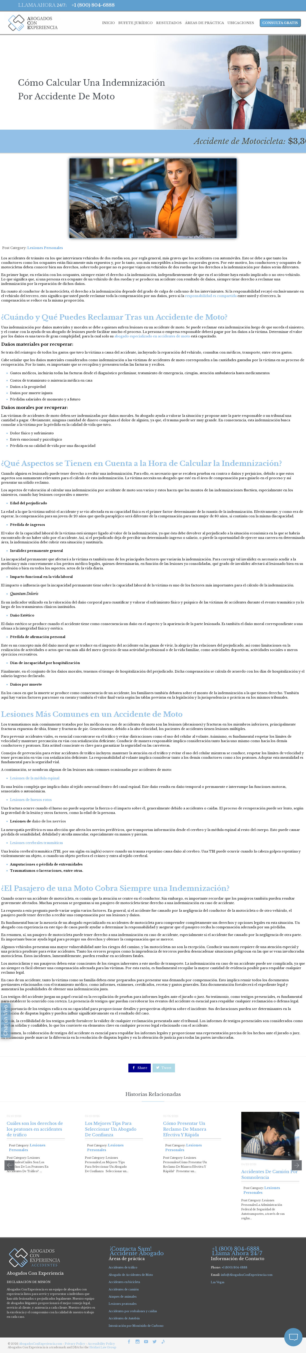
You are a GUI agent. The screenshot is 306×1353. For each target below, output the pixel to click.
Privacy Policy (75, 1343)
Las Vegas (217, 1282)
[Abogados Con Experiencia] (31, 23)
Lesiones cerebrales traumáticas (36, 843)
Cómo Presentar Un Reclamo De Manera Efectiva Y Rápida (184, 1129)
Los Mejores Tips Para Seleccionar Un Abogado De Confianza (110, 1129)
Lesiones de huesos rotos (31, 800)
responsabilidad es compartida (210, 296)
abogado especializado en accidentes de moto (152, 336)
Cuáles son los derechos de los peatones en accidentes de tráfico (35, 1129)
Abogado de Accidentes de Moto (131, 1274)
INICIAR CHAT (272, 1313)
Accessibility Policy (101, 1343)
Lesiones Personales (45, 248)
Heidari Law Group (102, 1347)
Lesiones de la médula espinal (34, 778)
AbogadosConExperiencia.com (40, 1343)
